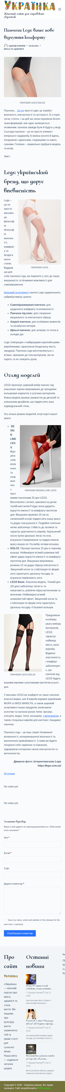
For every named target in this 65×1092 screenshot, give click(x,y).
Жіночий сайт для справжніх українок (24, 15)
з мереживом (50, 716)
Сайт (6, 868)
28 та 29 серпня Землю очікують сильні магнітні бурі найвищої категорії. (38, 988)
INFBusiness (44, 1088)
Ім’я (6, 837)
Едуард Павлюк (35, 993)
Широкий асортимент (16, 292)
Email (7, 853)
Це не (20, 110)
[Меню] (59, 9)
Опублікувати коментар (20, 933)
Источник (9, 773)
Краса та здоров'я (14, 49)
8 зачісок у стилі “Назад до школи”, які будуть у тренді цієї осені (39, 1023)
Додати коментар (14, 883)
